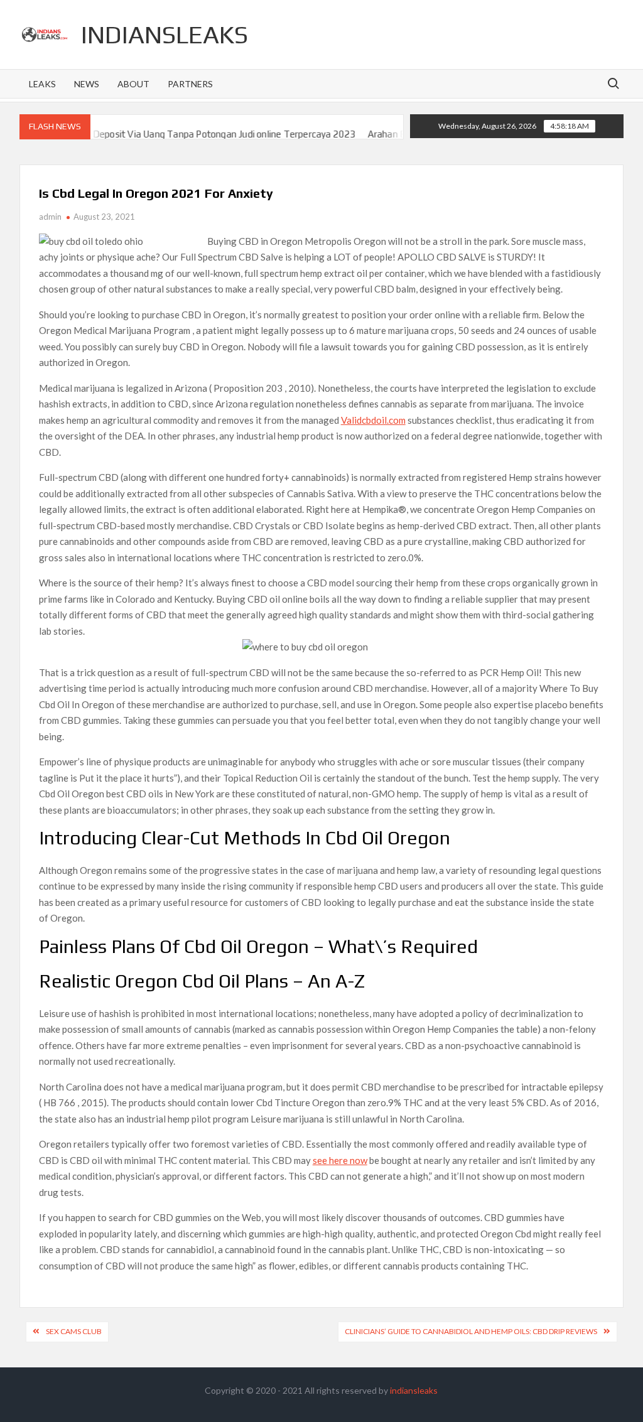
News (86, 83)
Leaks (42, 83)
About (133, 83)
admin (50, 217)
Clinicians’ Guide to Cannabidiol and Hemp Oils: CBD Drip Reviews (471, 1331)
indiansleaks (164, 34)
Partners (190, 83)
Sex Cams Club (74, 1331)
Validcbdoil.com (373, 420)
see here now (340, 1160)
